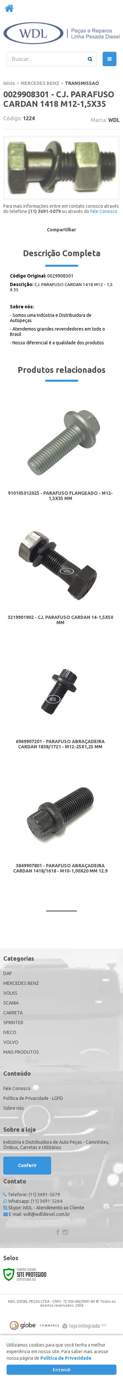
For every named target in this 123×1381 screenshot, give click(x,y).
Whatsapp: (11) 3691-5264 (34, 1201)
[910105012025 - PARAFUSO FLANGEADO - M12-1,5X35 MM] (60, 453)
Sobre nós (13, 1108)
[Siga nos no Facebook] (57, 1233)
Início (9, 83)
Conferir (27, 1165)
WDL (114, 120)
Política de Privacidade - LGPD (33, 1098)
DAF (7, 973)
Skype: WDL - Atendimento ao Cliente (45, 1207)
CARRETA (13, 1012)
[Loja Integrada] (85, 1326)
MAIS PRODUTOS (21, 1052)
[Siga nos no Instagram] (65, 1233)
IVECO (9, 1032)
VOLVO (10, 1042)
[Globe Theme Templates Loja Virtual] (34, 1325)
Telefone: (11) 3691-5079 (33, 1194)
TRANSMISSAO (82, 83)
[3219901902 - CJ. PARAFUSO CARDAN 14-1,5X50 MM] (60, 578)
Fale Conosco (103, 211)
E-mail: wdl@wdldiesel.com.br (39, 1214)
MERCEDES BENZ (40, 83)
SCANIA (11, 1003)
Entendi (62, 1370)
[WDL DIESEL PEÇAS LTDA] (61, 33)
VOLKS (10, 993)
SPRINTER (13, 1022)
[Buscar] (90, 59)
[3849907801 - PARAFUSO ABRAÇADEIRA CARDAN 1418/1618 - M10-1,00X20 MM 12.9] (60, 826)
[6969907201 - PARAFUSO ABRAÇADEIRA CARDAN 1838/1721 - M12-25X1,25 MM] (60, 702)
